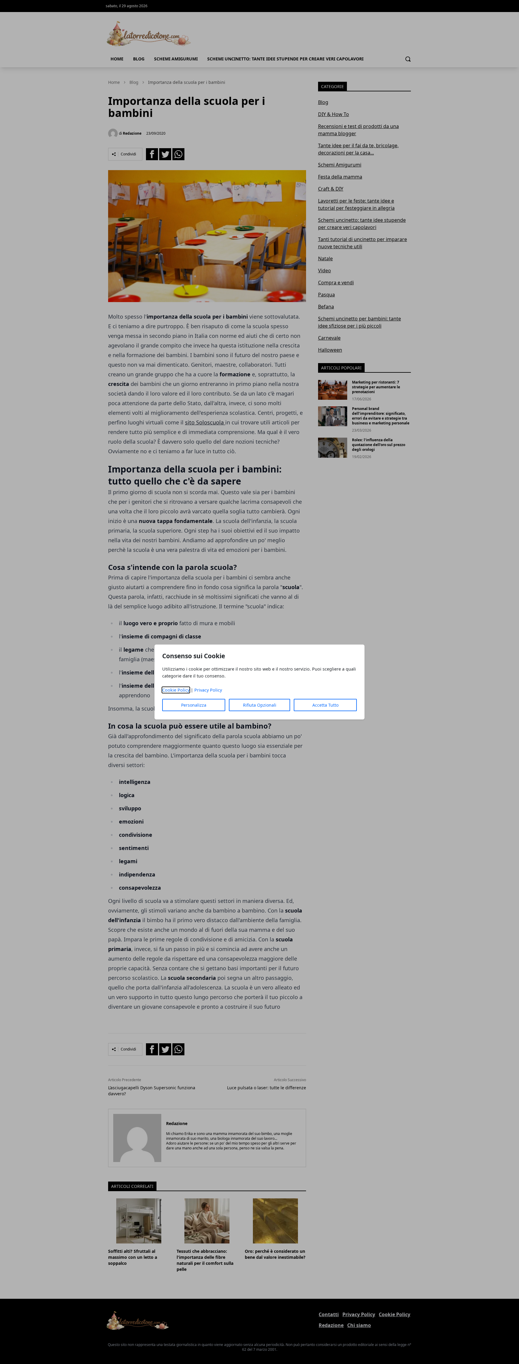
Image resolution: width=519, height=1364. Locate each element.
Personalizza (193, 705)
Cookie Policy (176, 690)
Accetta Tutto (325, 705)
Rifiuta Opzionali (259, 705)
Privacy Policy (208, 690)
